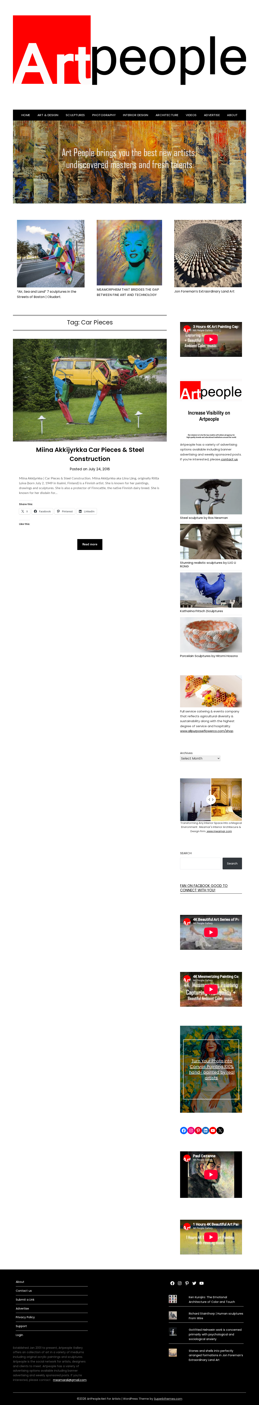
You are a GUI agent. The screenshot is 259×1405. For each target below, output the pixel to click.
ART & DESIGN (47, 115)
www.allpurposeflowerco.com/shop (206, 731)
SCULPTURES (75, 115)
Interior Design (135, 115)
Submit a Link (25, 1300)
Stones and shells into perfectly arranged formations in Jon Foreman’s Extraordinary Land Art (216, 1355)
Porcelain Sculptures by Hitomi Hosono (209, 656)
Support (21, 1326)
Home (25, 115)
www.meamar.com (219, 831)
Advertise (212, 115)
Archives (186, 753)
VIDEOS (191, 115)
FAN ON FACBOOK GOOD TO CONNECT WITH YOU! (204, 888)
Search (186, 853)
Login (19, 1335)
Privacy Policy (25, 1317)
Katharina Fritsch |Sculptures (201, 611)
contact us (229, 459)
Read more (89, 544)
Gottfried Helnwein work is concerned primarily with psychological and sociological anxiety (215, 1334)
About (232, 115)
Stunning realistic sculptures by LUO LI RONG (208, 564)
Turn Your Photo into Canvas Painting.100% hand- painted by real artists (212, 1069)
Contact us (24, 1291)
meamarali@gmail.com (70, 1380)
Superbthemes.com (168, 1399)
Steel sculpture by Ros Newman (204, 518)
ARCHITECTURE (167, 115)
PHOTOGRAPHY (104, 115)
